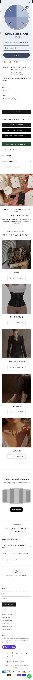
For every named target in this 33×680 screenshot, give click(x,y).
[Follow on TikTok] (3, 656)
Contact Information (7, 629)
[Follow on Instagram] (12, 653)
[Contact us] (29, 676)
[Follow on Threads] (17, 653)
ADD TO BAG (16, 111)
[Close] (29, 2)
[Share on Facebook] (8, 149)
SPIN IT (16, 55)
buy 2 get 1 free (16, 125)
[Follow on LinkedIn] (7, 656)
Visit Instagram (16, 509)
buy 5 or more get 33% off (16, 136)
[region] (16, 573)
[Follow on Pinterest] (22, 653)
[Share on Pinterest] (13, 149)
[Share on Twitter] (10, 149)
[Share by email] (15, 149)
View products (16, 278)
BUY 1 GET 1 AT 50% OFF (16, 130)
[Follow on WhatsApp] (12, 656)
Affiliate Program (7, 614)
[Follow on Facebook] (3, 653)
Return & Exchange (7, 620)
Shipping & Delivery (7, 626)
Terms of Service (6, 623)
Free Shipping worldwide (17, 144)
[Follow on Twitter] (7, 653)
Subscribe (8, 604)
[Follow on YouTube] (26, 653)
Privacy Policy (6, 617)
